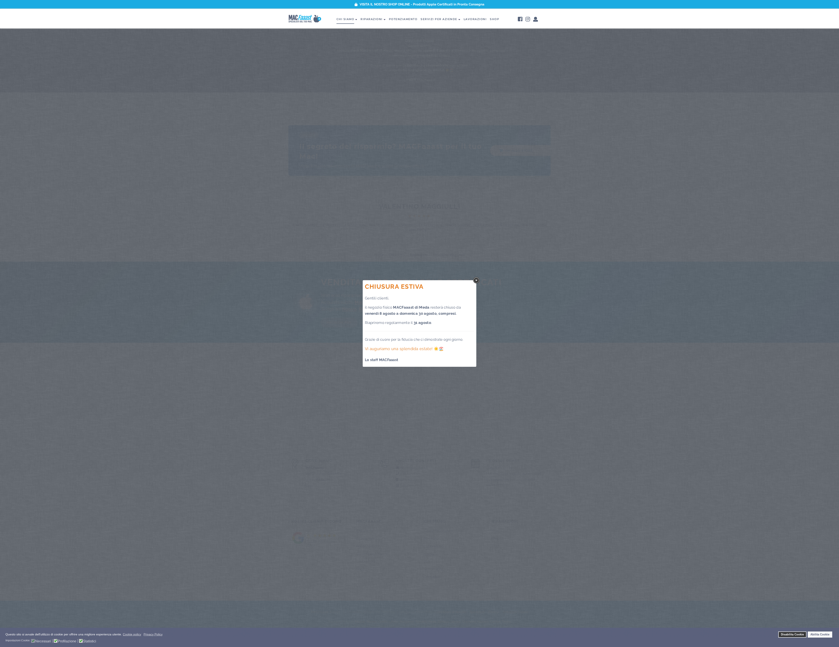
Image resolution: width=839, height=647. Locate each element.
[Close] (476, 280)
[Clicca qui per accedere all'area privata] (535, 19)
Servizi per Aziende (439, 19)
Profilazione (67, 641)
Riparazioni (372, 19)
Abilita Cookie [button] (819, 634)
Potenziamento (403, 19)
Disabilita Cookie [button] (792, 634)
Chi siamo (345, 19)
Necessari (43, 641)
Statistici (89, 641)
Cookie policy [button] (132, 634)
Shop (494, 19)
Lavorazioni (475, 19)
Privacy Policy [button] (153, 634)
